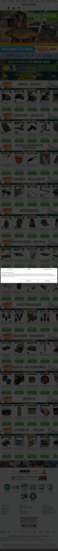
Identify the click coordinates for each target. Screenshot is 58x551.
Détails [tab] (29, 269)
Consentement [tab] (10, 269)
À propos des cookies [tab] (48, 269)
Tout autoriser (47, 280)
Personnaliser (28, 280)
